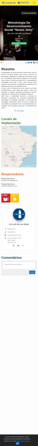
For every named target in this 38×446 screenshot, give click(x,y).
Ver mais (20, 111)
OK (17, 443)
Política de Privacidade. (23, 441)
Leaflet (24, 166)
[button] (4, 128)
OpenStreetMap (32, 166)
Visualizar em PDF (29, 13)
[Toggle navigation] (34, 3)
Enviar (32, 272)
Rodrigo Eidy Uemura (8, 178)
